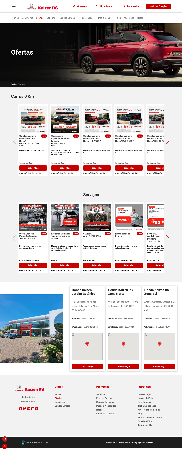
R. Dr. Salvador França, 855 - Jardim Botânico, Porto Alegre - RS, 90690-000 (86, 306)
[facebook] (20, 409)
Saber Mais (33, 168)
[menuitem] (15, 18)
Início (13, 84)
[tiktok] (36, 409)
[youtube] (28, 409)
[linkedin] (32, 409)
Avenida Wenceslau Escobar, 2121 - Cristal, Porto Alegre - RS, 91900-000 (159, 306)
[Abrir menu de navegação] (14, 5)
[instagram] (24, 409)
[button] (168, 141)
